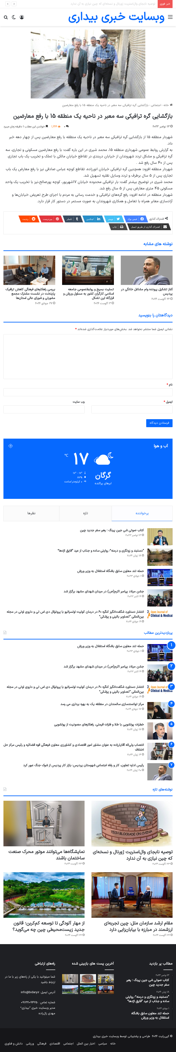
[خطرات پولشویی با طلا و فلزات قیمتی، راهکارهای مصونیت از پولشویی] (160, 731)
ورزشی (30, 1043)
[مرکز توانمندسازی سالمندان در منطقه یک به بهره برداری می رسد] (160, 710)
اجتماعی (156, 105)
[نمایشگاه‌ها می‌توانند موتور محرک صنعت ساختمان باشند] (44, 823)
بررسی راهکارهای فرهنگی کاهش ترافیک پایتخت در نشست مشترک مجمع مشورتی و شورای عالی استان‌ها (30, 294)
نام (170, 385)
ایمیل (168, 402)
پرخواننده (142, 513)
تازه (85, 513)
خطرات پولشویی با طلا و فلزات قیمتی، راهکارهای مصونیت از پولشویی (99, 724)
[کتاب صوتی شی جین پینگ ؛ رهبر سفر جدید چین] (160, 536)
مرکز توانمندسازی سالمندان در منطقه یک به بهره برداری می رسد (102, 704)
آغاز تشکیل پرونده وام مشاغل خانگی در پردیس (147, 291)
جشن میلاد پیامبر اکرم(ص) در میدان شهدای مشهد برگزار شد (104, 591)
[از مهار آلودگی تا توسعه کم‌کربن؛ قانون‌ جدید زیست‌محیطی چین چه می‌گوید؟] (44, 895)
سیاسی (102, 1043)
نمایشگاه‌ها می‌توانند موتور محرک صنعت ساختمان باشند (120, 4)
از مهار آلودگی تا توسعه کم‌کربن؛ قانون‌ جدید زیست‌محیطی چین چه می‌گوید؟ (49, 926)
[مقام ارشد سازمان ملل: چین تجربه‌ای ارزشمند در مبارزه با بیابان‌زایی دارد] (132, 895)
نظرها (32, 513)
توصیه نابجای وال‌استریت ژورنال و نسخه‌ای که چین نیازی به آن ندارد (133, 855)
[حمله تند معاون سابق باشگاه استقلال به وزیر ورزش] (160, 577)
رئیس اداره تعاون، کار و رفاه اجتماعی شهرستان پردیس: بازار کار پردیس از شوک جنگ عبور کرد (83, 765)
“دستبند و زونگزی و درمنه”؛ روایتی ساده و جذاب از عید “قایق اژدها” (101, 550)
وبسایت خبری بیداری (106, 1036)
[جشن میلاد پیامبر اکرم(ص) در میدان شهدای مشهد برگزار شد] (160, 598)
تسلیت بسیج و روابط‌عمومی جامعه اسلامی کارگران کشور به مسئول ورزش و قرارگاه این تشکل (88, 294)
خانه (166, 105)
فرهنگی (41, 1043)
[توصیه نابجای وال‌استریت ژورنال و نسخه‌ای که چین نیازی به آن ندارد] (132, 824)
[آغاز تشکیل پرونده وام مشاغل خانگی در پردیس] (147, 270)
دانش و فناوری (14, 1043)
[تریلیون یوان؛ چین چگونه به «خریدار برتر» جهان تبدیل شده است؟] (70, 989)
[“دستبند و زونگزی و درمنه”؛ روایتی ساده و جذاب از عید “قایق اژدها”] (160, 557)
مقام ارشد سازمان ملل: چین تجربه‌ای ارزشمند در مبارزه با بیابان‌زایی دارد (138, 926)
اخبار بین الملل (86, 1043)
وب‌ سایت (79, 402)
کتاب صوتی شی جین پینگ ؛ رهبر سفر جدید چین (112, 530)
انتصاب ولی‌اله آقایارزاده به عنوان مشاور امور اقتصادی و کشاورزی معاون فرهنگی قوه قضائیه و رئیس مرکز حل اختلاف (73, 747)
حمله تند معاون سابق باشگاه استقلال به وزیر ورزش (110, 571)
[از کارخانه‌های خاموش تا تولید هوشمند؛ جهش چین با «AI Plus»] (106, 978)
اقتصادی (55, 1043)
